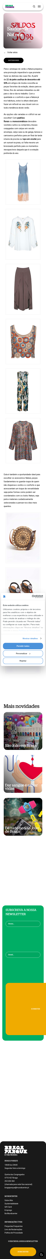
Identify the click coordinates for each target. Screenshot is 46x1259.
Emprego (8, 1210)
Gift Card (8, 1207)
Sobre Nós (9, 1200)
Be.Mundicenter (11, 1213)
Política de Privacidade (30, 630)
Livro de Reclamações (13, 1229)
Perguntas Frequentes (14, 1226)
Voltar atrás (12, 52)
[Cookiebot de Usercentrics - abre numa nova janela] (32, 596)
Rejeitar (23, 661)
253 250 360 (10, 1181)
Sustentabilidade (11, 1204)
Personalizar (21, 653)
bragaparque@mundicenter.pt (17, 1188)
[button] (39, 6)
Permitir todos (23, 646)
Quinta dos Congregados (15, 1174)
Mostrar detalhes (30, 638)
